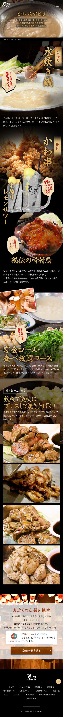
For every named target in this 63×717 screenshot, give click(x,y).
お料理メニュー (25, 691)
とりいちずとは (24, 687)
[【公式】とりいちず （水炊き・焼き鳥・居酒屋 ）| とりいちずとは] (6, 7)
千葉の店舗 (51, 694)
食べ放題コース (9, 691)
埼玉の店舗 (43, 694)
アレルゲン (17, 694)
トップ (6, 39)
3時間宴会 (38, 687)
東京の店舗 (30, 694)
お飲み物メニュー (41, 691)
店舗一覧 (56, 691)
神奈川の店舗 (31, 698)
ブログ (5, 694)
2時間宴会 (50, 687)
